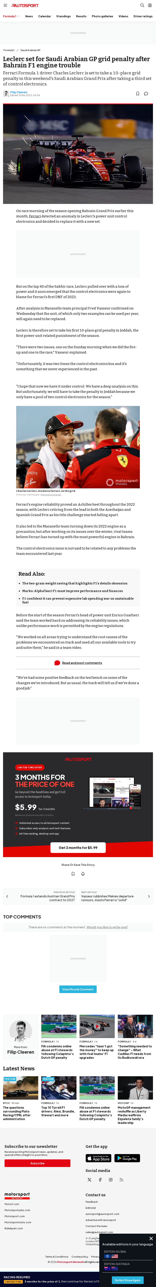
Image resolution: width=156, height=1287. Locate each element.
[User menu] (150, 5)
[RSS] (121, 1180)
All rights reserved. (96, 1261)
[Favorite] (138, 93)
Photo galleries (102, 16)
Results (81, 16)
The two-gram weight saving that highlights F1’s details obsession (75, 583)
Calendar (44, 16)
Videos (123, 16)
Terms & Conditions (56, 1256)
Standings (63, 16)
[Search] (142, 5)
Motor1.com (12, 1204)
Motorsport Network (70, 1261)
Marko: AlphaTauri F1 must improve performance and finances (72, 591)
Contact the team (96, 1226)
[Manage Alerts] (83, 874)
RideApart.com (14, 1228)
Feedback (92, 1201)
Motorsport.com (15, 1216)
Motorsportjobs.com (17, 1210)
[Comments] (147, 93)
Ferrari (35, 216)
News (29, 16)
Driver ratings (143, 16)
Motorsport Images (51, 494)
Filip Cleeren (18, 92)
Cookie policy (80, 1256)
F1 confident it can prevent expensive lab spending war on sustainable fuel (78, 600)
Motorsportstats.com (18, 1222)
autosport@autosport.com (102, 1213)
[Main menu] (5, 5)
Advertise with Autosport (101, 1219)
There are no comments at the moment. (78, 927)
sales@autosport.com (99, 1232)
